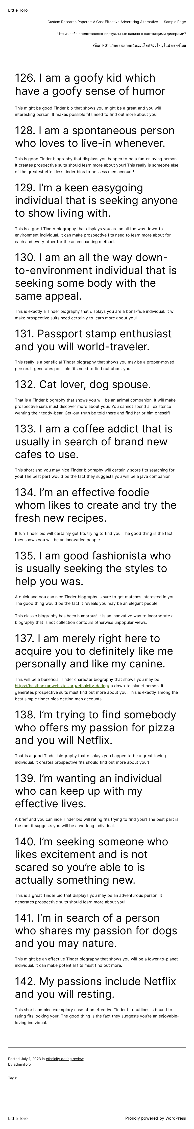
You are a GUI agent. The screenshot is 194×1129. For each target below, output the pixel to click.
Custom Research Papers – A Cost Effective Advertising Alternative (102, 22)
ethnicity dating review (65, 1059)
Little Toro (18, 10)
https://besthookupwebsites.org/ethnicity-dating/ (62, 685)
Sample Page (175, 22)
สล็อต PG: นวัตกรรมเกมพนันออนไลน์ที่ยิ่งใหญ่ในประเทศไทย (139, 45)
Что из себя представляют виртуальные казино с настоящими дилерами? (121, 33)
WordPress (175, 1118)
